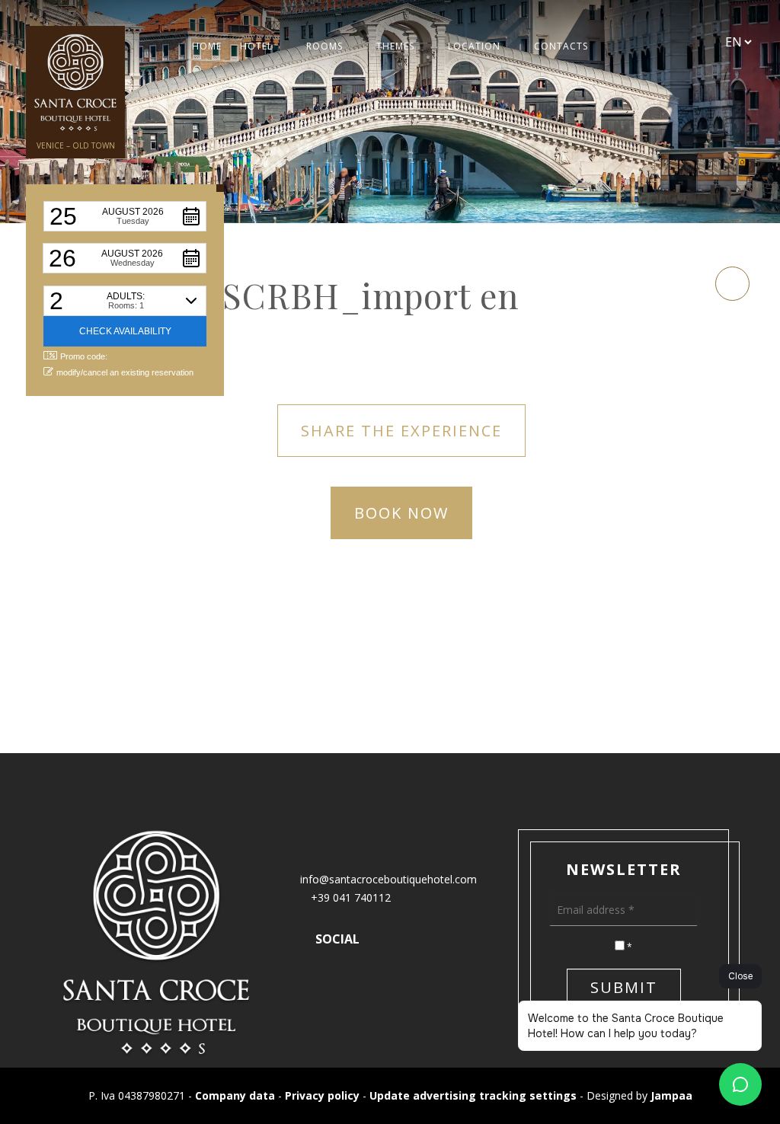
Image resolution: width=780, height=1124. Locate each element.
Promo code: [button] (83, 356)
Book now (401, 513)
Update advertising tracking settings (473, 1095)
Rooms (324, 46)
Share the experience (401, 430)
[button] (124, 216)
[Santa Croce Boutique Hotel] (75, 83)
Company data (235, 1095)
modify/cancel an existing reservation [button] (124, 372)
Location (474, 46)
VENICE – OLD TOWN (76, 145)
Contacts (561, 46)
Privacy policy (322, 1095)
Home (207, 46)
